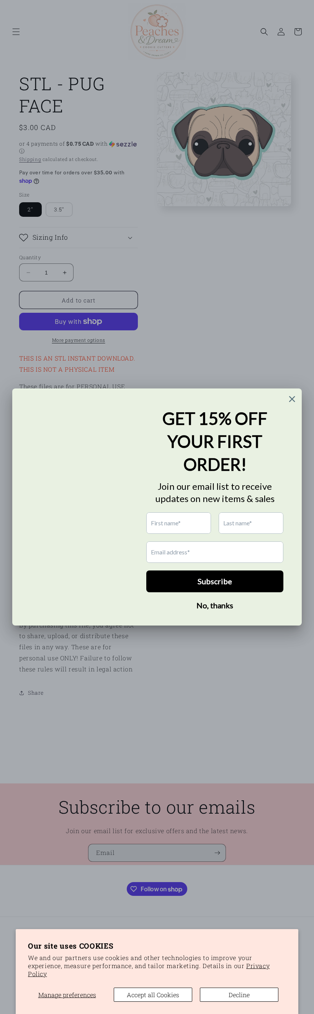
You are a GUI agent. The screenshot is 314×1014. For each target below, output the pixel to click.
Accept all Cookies (153, 995)
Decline (239, 995)
